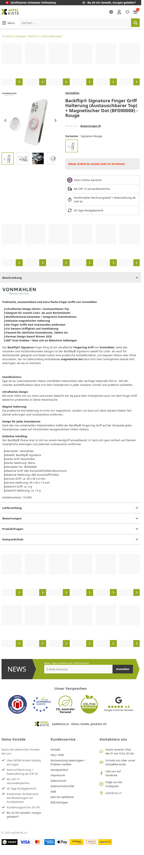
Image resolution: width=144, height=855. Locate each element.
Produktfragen (12, 529)
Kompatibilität (12, 539)
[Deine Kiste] (135, 12)
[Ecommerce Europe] (41, 704)
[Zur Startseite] (10, 12)
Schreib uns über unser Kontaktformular (120, 762)
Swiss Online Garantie (88, 180)
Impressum (58, 775)
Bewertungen (12, 518)
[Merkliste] (127, 12)
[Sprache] (111, 12)
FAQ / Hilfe (57, 755)
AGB (53, 791)
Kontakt (55, 749)
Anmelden (122, 669)
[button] (8, 23)
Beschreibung (12, 277)
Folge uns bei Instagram (114, 784)
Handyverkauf (59, 770)
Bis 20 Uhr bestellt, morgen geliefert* (24, 814)
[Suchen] (135, 22)
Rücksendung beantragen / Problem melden (68, 762)
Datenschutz (58, 780)
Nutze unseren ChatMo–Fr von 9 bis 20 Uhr (120, 751)
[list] (71, 64)
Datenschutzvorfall (62, 786)
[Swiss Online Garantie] (17, 704)
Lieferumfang (12, 508)
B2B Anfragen (59, 802)
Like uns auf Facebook (113, 773)
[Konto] (119, 12)
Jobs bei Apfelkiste (62, 797)
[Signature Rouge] (72, 146)
